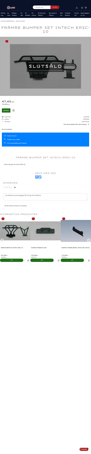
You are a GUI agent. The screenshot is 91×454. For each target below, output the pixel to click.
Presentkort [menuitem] (76, 14)
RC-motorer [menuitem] (34, 14)
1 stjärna (4, 187)
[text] (45, 101)
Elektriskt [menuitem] (61, 14)
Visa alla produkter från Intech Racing (75, 124)
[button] (82, 8)
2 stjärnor (6, 187)
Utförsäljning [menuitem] (3, 14)
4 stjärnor (9, 187)
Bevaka (6, 110)
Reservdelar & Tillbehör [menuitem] (53, 14)
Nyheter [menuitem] (8, 14)
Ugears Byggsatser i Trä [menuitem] (85, 14)
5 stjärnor (11, 187)
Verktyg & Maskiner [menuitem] (67, 14)
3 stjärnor (8, 187)
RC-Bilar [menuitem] (22, 14)
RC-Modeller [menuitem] (27, 14)
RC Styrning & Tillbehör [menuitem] (41, 14)
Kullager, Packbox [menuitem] (14, 14)
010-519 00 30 (7, 1)
